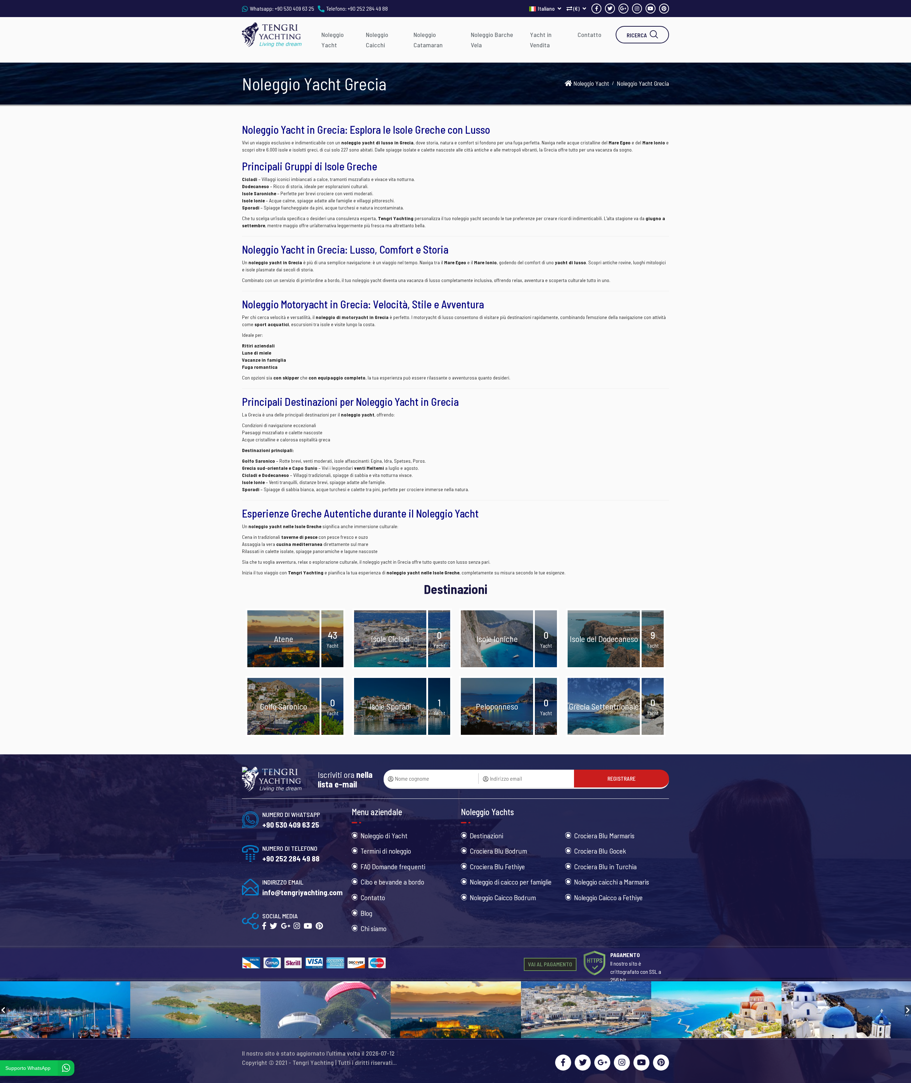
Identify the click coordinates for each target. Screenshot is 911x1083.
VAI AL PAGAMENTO (550, 964)
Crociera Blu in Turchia (605, 866)
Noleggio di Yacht (383, 835)
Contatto (589, 34)
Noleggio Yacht (332, 40)
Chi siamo (373, 928)
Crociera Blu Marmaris (604, 835)
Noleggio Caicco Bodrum (503, 897)
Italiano (547, 8)
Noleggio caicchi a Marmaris (611, 881)
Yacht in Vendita (541, 40)
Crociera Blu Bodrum (498, 850)
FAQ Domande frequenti (392, 866)
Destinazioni (486, 835)
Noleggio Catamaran (428, 40)
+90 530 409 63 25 (294, 8)
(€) (576, 8)
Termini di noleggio (385, 850)
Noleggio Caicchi (377, 40)
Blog (366, 913)
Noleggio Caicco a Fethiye (608, 897)
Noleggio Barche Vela (492, 40)
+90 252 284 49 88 (368, 8)
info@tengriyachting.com (302, 892)
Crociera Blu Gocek (600, 850)
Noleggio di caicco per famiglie (511, 881)
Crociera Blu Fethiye (497, 866)
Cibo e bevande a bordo (392, 881)
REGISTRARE (621, 778)
